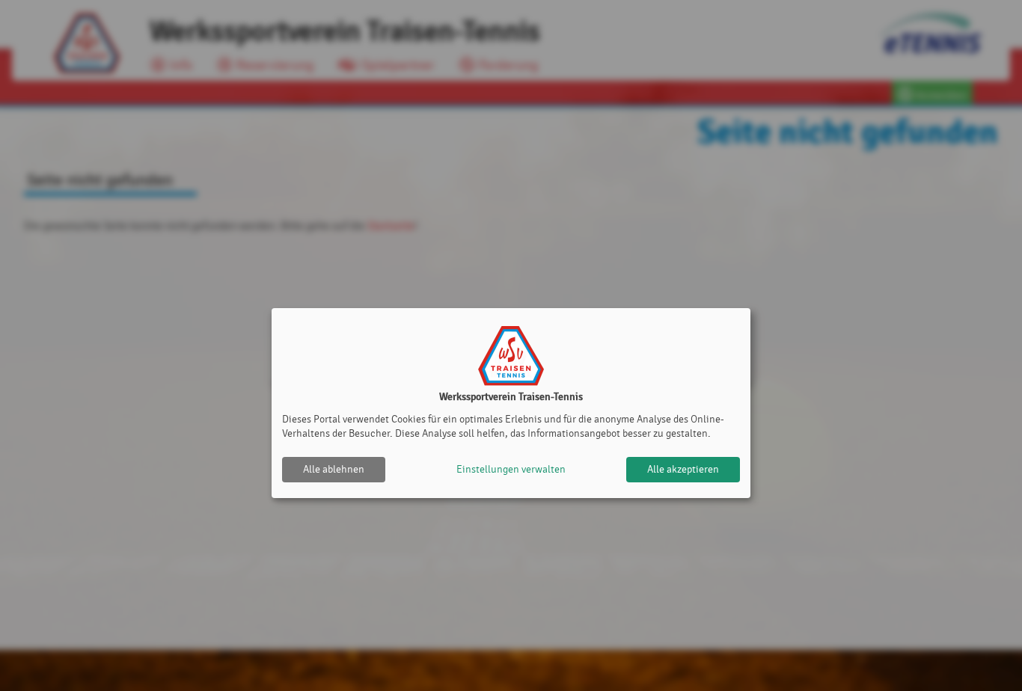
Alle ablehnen (333, 469)
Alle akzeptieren (683, 469)
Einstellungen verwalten (511, 469)
